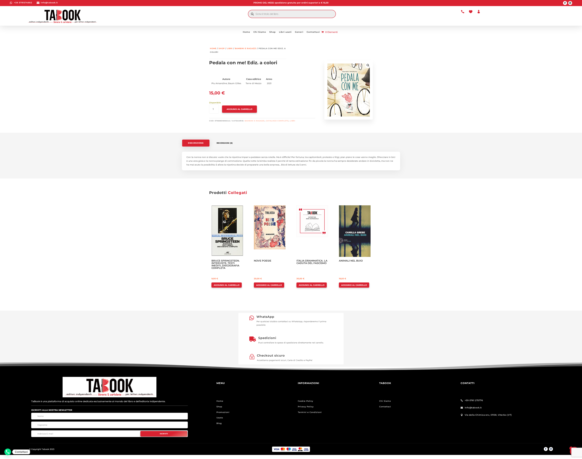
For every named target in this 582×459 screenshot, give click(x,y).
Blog (219, 423)
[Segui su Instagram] (570, 3)
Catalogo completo (277, 121)
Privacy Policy (306, 406)
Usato (219, 417)
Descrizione (196, 143)
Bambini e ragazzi (245, 48)
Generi (299, 32)
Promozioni (222, 412)
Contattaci (313, 32)
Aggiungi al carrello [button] (226, 285)
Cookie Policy (305, 401)
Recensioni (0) (225, 143)
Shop (272, 32)
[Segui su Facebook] (565, 3)
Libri (230, 48)
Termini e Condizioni (310, 412)
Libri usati (285, 32)
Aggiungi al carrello (239, 109)
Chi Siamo (259, 32)
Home (246, 32)
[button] (368, 65)
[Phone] (7, 452)
